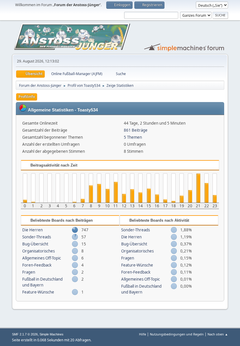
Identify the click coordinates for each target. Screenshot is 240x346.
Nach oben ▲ (218, 334)
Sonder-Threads (36, 237)
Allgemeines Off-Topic (41, 258)
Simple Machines (52, 334)
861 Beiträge (136, 130)
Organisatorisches (38, 251)
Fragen (28, 272)
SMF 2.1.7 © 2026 (25, 334)
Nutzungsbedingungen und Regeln (177, 334)
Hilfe (142, 334)
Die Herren (32, 230)
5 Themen (133, 137)
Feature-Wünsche (38, 292)
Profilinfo (26, 96)
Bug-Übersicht (35, 244)
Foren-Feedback (37, 265)
